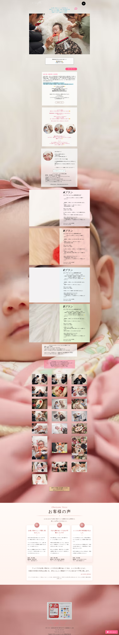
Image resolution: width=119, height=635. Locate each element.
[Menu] (84, 3)
